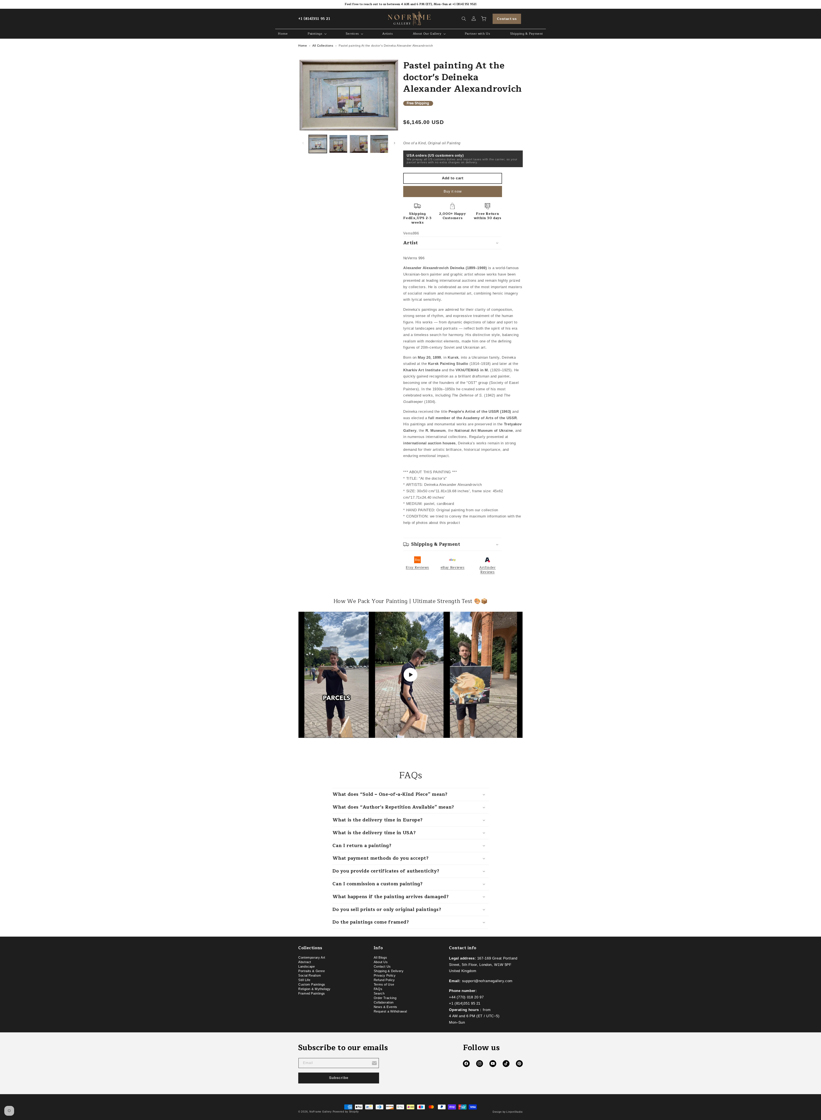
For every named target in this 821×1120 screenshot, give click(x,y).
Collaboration (384, 1002)
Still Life (304, 980)
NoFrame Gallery (320, 1111)
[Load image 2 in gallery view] (338, 144)
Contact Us (382, 966)
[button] (464, 19)
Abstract (304, 962)
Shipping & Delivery (389, 971)
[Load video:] (410, 675)
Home (302, 45)
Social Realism (309, 975)
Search (379, 993)
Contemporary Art (311, 958)
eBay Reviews (453, 567)
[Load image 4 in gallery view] (379, 144)
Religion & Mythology (314, 989)
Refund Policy (384, 980)
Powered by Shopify (346, 1111)
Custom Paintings (311, 984)
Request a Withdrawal (390, 1011)
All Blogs (380, 958)
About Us (381, 962)
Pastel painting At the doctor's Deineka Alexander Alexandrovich (386, 45)
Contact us (507, 19)
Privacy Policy (385, 975)
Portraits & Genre (311, 971)
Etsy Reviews (417, 567)
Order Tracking (385, 998)
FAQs (378, 989)
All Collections (322, 45)
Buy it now (453, 191)
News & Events (385, 1007)
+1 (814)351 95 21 (314, 19)
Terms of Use (384, 984)
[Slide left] (303, 143)
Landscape (306, 966)
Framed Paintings (311, 993)
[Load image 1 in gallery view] (318, 144)
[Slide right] (394, 143)
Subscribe (338, 1078)
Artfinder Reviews (487, 570)
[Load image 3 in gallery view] (359, 144)
